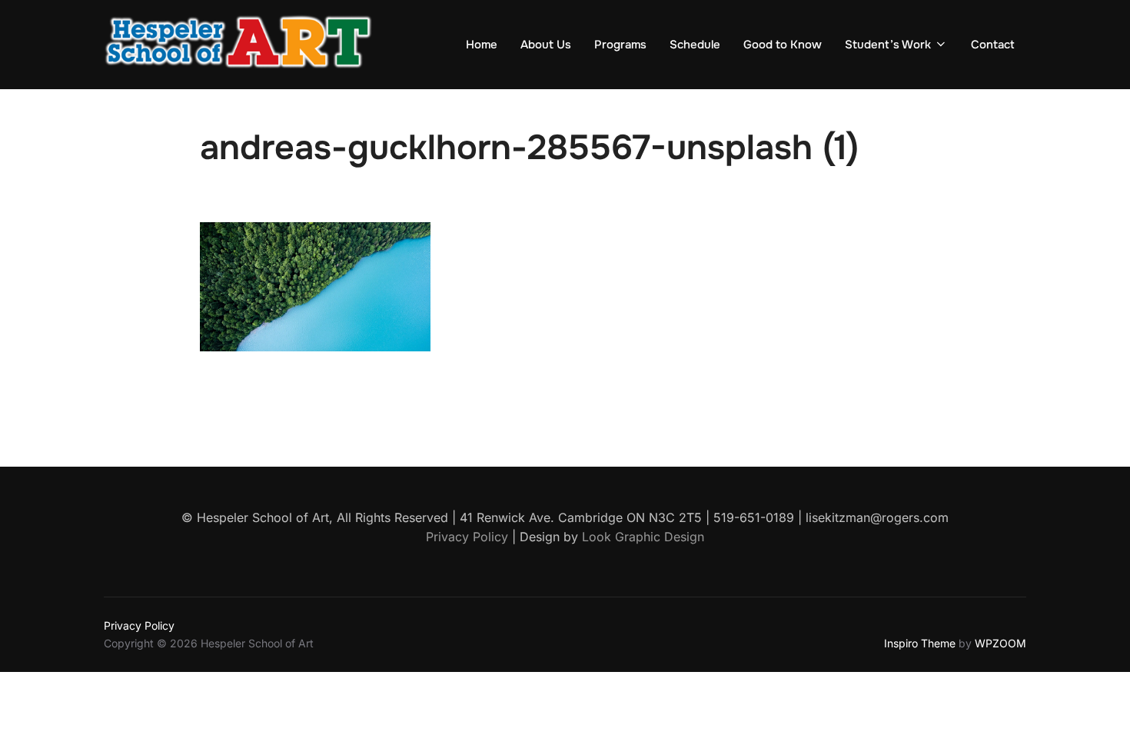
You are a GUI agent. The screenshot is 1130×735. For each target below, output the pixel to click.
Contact (993, 44)
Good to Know (782, 44)
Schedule (695, 44)
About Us (545, 44)
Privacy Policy (139, 625)
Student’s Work (888, 44)
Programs (620, 44)
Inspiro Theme (920, 643)
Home (481, 44)
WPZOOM (1000, 643)
